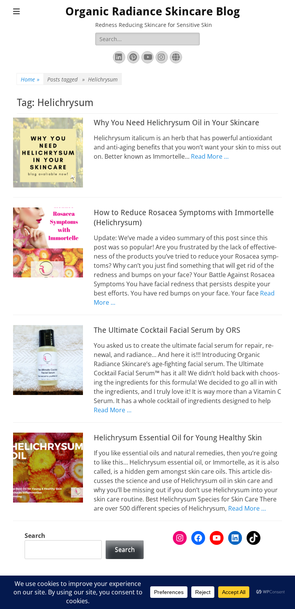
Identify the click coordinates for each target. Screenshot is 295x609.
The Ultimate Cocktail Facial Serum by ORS (167, 330)
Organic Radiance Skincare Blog (152, 11)
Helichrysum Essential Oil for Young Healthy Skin (178, 437)
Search (35, 535)
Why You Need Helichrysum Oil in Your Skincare (176, 122)
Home (30, 79)
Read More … (210, 156)
